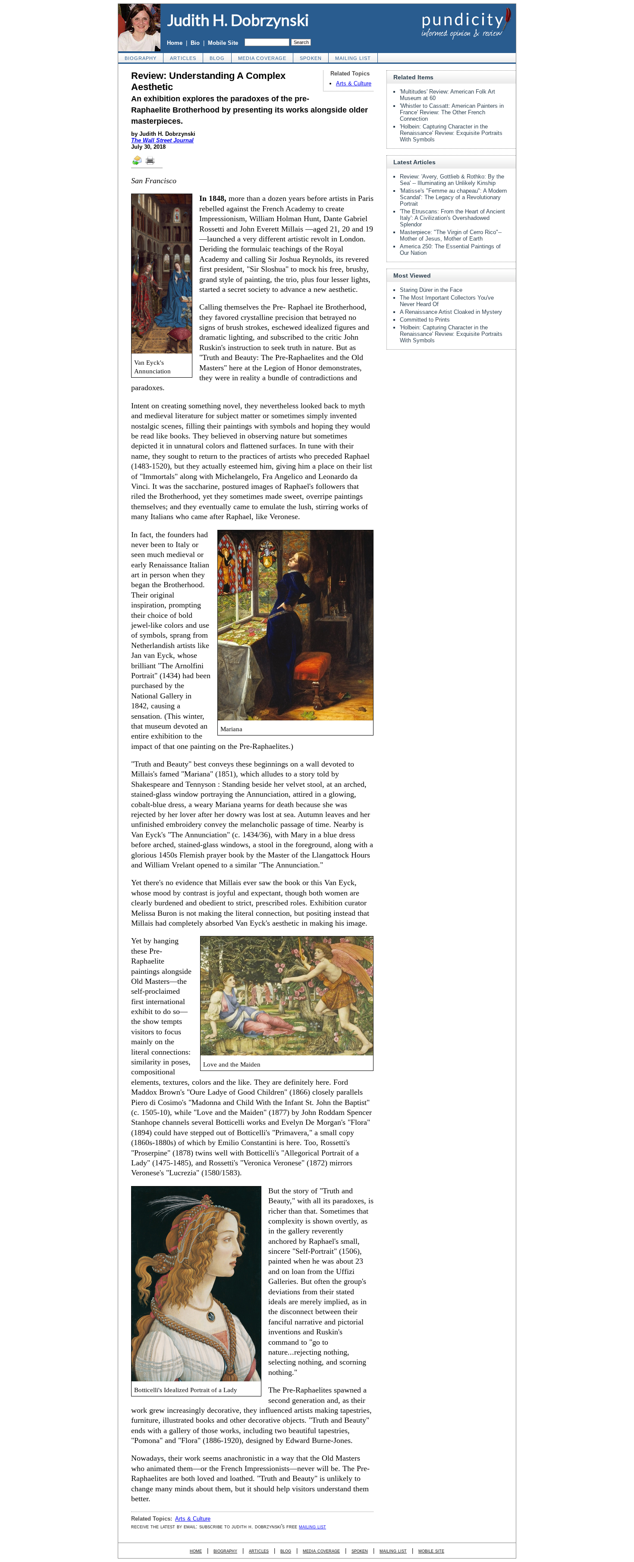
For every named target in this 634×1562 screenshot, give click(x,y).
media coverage (262, 58)
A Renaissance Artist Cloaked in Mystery (451, 312)
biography (141, 58)
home (196, 1550)
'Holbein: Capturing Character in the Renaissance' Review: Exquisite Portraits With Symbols (451, 133)
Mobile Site (223, 43)
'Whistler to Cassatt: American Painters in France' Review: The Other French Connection (452, 112)
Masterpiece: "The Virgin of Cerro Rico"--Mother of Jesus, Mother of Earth (451, 235)
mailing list (353, 58)
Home (174, 43)
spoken (311, 58)
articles (183, 58)
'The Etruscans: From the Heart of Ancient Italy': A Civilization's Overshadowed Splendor (452, 218)
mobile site (431, 1550)
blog (217, 58)
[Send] (137, 164)
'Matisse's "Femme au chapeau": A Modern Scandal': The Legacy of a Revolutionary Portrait (453, 197)
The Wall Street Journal (162, 140)
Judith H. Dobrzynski (238, 19)
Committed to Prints (425, 319)
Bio (195, 43)
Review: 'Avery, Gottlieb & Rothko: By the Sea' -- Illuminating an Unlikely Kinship (452, 179)
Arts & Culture (353, 83)
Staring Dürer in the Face (431, 290)
